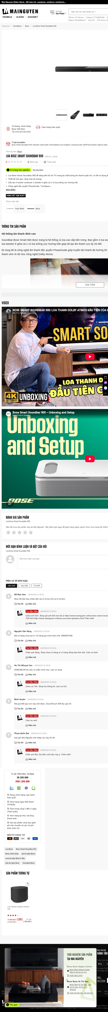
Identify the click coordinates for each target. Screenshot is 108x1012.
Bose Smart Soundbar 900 (26, 849)
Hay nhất (24, 586)
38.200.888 (22, 777)
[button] (9, 161)
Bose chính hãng (11, 854)
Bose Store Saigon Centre (79, 966)
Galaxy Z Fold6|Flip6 (95, 17)
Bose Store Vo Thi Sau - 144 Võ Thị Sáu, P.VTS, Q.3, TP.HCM (80, 987)
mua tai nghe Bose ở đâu (15, 858)
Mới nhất (11, 586)
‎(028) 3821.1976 (76, 976)
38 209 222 (88, 993)
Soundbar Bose (29, 863)
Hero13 (91, 20)
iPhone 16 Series (76, 17)
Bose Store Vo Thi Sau (77, 981)
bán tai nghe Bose (12, 863)
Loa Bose (9, 849)
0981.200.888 (22, 781)
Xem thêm (90, 285)
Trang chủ (5, 26)
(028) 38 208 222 (76, 993)
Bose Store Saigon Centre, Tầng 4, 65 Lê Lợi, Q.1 (80, 971)
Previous (52, 69)
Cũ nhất (37, 586)
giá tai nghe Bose (28, 854)
